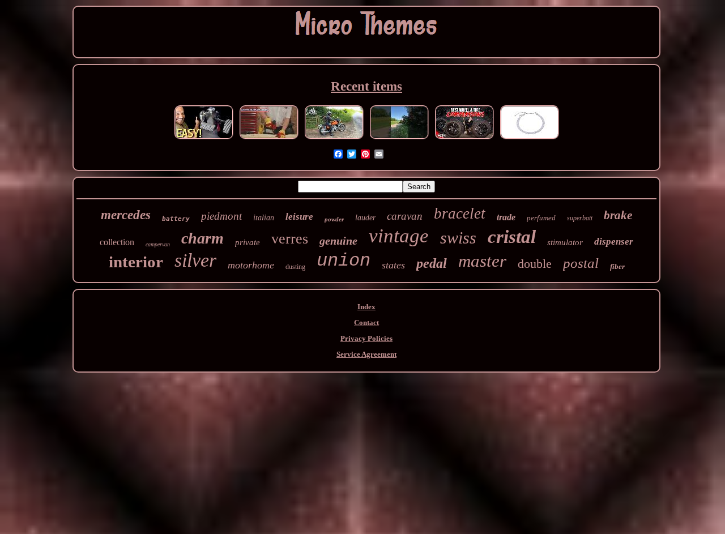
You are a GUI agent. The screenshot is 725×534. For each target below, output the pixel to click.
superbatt (579, 218)
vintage (399, 236)
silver (195, 260)
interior (136, 262)
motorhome (251, 265)
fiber (617, 266)
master (482, 261)
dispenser (613, 241)
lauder (365, 217)
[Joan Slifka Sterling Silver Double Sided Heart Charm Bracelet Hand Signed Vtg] (529, 139)
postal (581, 263)
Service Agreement (366, 354)
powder (334, 219)
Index (366, 306)
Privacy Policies (366, 338)
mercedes (126, 215)
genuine (338, 240)
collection (117, 242)
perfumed (541, 217)
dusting (295, 267)
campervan (158, 244)
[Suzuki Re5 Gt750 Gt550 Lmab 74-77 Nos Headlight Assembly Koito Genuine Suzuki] (334, 139)
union (343, 260)
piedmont (221, 216)
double (535, 264)
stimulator (565, 242)
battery (176, 219)
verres (289, 238)
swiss (458, 237)
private (247, 242)
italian (263, 217)
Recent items (366, 86)
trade (506, 217)
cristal (512, 237)
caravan (405, 216)
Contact (366, 322)
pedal (431, 263)
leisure (299, 216)
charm (202, 238)
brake (618, 215)
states (393, 265)
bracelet (459, 213)
